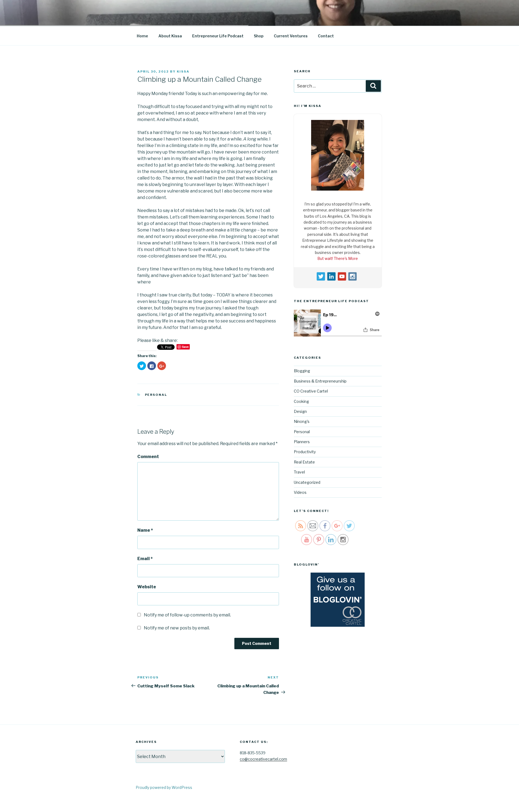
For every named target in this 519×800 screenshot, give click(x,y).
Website (146, 586)
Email (145, 558)
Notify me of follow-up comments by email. (187, 615)
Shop (259, 36)
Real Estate (304, 462)
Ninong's (302, 421)
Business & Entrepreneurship (320, 381)
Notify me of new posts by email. (177, 628)
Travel (299, 472)
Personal (156, 395)
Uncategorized (307, 482)
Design (300, 411)
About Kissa (170, 36)
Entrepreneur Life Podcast (218, 36)
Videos (300, 492)
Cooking (301, 401)
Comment (148, 456)
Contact (326, 36)
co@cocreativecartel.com (263, 759)
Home (142, 36)
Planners (302, 441)
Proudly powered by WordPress (164, 787)
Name (145, 530)
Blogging (302, 370)
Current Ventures (291, 36)
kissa (183, 71)
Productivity (305, 451)
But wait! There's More (337, 258)
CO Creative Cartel (311, 391)
